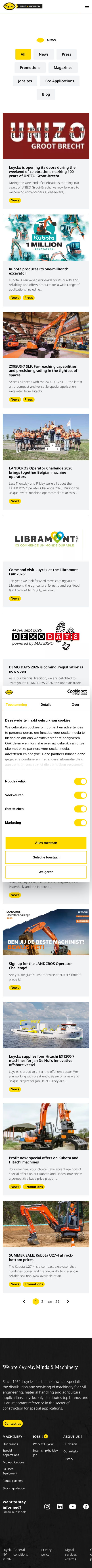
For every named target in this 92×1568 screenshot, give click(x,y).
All (23, 54)
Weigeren (46, 872)
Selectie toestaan (46, 857)
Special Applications (11, 1452)
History (68, 1459)
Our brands (10, 1444)
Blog (46, 94)
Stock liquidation (14, 1488)
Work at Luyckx (43, 1444)
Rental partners (13, 1481)
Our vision (70, 1444)
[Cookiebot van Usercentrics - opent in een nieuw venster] (67, 692)
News (43, 54)
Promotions (30, 67)
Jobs (39, 1436)
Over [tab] (75, 704)
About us (71, 1436)
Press (66, 54)
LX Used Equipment (10, 1471)
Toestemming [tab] (16, 704)
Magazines (63, 67)
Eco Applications (59, 80)
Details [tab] (46, 704)
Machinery (12, 1436)
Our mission (71, 1451)
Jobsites (25, 80)
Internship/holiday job (45, 1452)
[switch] (80, 795)
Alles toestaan (46, 843)
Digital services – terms (71, 1554)
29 (57, 1301)
